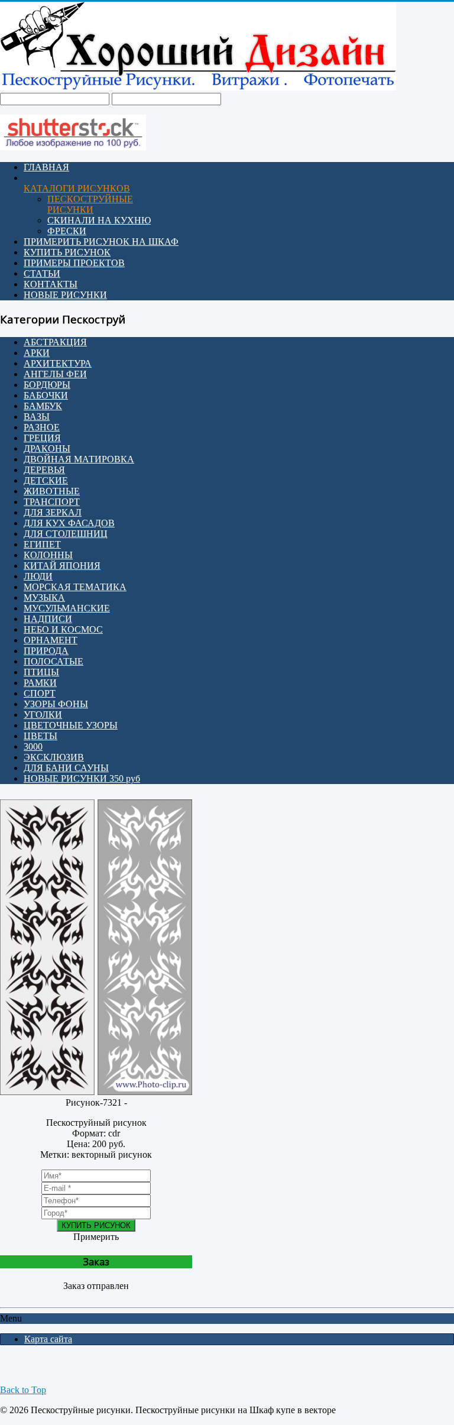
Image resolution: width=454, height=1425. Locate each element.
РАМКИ (40, 683)
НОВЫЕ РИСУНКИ (65, 295)
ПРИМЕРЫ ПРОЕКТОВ (74, 263)
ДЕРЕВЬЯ (44, 470)
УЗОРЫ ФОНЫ (56, 704)
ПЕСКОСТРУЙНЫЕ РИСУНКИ (90, 204)
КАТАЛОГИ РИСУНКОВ (77, 188)
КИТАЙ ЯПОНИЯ (62, 566)
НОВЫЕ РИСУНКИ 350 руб (82, 778)
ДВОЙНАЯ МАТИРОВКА (79, 459)
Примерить (96, 1237)
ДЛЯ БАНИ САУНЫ (66, 768)
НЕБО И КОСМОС (63, 629)
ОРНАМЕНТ (50, 640)
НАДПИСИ (48, 619)
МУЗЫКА (44, 597)
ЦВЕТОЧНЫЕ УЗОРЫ (71, 725)
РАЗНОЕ (42, 427)
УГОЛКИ (43, 715)
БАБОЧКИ (46, 395)
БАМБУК (43, 406)
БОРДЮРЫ (47, 385)
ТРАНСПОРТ (52, 502)
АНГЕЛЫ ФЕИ (55, 374)
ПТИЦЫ (41, 672)
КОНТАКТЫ (50, 284)
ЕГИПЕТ (42, 544)
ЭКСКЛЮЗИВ (54, 757)
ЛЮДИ (38, 576)
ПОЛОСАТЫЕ (53, 661)
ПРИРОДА (46, 651)
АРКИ (37, 353)
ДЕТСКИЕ (46, 480)
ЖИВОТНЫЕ (52, 491)
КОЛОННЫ (48, 555)
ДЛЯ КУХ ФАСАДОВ (69, 523)
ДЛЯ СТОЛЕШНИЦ (66, 534)
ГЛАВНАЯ (46, 167)
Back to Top (23, 1390)
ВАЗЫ (37, 417)
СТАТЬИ (42, 273)
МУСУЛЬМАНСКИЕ (67, 608)
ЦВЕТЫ (40, 736)
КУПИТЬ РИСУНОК (67, 252)
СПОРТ (40, 693)
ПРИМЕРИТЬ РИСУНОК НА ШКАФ (101, 242)
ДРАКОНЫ (47, 448)
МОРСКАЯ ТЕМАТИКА (75, 587)
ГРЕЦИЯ (42, 438)
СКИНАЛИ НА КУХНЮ (99, 220)
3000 (33, 746)
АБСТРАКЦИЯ (55, 342)
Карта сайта (48, 1339)
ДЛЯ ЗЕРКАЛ (53, 512)
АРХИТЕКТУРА (58, 363)
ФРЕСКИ (66, 231)
